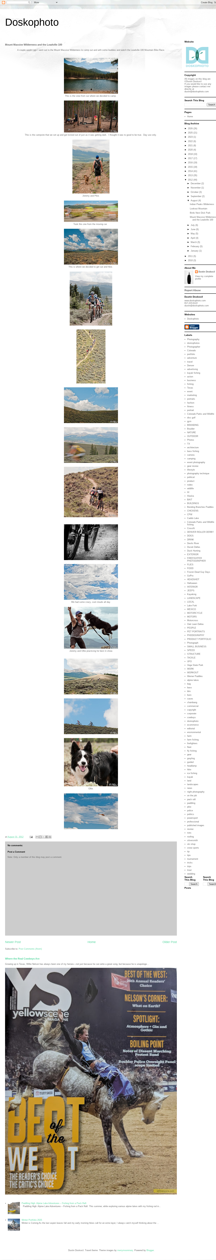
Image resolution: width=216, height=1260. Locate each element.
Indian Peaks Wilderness (202, 204)
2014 (190, 171)
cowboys (191, 717)
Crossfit (191, 528)
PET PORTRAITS (196, 631)
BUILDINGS (193, 503)
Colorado (191, 350)
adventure (192, 358)
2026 (190, 128)
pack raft (191, 799)
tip (188, 851)
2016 (190, 162)
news (189, 788)
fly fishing (192, 751)
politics (190, 814)
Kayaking (191, 594)
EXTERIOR (192, 554)
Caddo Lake (193, 518)
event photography (196, 462)
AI (188, 492)
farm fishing (193, 739)
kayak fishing (193, 373)
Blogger (150, 1250)
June (193, 229)
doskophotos (193, 343)
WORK (190, 669)
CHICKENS (192, 510)
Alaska (190, 496)
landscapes (192, 784)
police (190, 810)
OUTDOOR (192, 436)
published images (195, 825)
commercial (192, 706)
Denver (190, 365)
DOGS (190, 535)
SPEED (191, 650)
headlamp (192, 766)
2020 (190, 149)
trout (189, 870)
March (194, 242)
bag (189, 684)
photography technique (198, 473)
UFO (189, 661)
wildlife (190, 488)
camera (190, 455)
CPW (189, 514)
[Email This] (37, 837)
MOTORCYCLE (194, 613)
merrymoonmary (125, 1250)
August (194, 200)
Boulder (191, 428)
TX (188, 443)
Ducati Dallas (193, 547)
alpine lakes (193, 680)
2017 (190, 158)
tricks (190, 862)
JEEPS (190, 590)
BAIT (189, 499)
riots (189, 833)
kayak (190, 777)
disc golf (191, 417)
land (189, 780)
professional (193, 821)
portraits (191, 399)
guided (190, 762)
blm (189, 691)
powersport (192, 818)
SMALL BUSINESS (196, 646)
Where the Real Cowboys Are (22, 958)
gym (189, 421)
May (193, 233)
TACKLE (191, 657)
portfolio (191, 354)
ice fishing (192, 773)
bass (189, 687)
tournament (192, 859)
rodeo (190, 484)
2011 (190, 256)
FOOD (190, 568)
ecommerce (193, 725)
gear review (192, 466)
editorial (191, 728)
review (190, 829)
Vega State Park (195, 665)
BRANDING (193, 425)
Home (92, 942)
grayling (191, 758)
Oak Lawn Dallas (195, 624)
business (191, 380)
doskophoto (192, 721)
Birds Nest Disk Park (200, 213)
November (196, 187)
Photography (193, 339)
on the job (192, 795)
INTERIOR (192, 587)
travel (190, 362)
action (190, 376)
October (195, 192)
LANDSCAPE (193, 598)
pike (189, 807)
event (190, 391)
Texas (190, 387)
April (193, 238)
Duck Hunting (193, 550)
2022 (190, 141)
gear (189, 754)
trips (189, 866)
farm (189, 736)
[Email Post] (31, 837)
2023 (190, 137)
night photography (196, 792)
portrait (190, 410)
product (190, 481)
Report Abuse (192, 290)
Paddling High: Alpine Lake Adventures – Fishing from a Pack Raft (54, 1203)
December (196, 183)
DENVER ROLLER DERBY (200, 532)
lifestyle (191, 469)
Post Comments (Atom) (30, 949)
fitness (190, 406)
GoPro (190, 575)
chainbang (192, 702)
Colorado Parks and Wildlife (200, 414)
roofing (190, 836)
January (195, 251)
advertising (192, 369)
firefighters (192, 743)
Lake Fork (192, 605)
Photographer (193, 346)
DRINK (190, 539)
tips (189, 855)
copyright (191, 710)
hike (189, 769)
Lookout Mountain (198, 208)
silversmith (192, 840)
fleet (189, 747)
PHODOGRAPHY (195, 635)
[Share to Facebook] (46, 837)
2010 (190, 260)
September (196, 196)
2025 (190, 132)
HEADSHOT (193, 579)
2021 (190, 145)
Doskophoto (32, 22)
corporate (191, 713)
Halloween (192, 583)
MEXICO (191, 609)
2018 (190, 154)
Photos (190, 440)
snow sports (193, 848)
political (191, 477)
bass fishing (193, 451)
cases (190, 698)
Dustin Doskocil (206, 271)
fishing (190, 384)
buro (189, 695)
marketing (192, 395)
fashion (190, 402)
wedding (191, 874)
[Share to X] (43, 837)
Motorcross (192, 620)
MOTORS (192, 616)
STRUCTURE (193, 654)
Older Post (170, 942)
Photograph (192, 643)
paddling (191, 803)
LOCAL (190, 602)
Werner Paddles (195, 676)
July (193, 225)
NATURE (191, 432)
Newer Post (13, 942)
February (195, 246)
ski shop (191, 844)
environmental (194, 732)
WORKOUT (192, 672)
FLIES (190, 564)
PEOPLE (191, 628)
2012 (190, 179)
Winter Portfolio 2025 (32, 1220)
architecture (193, 447)
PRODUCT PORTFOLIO (199, 639)
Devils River (193, 543)
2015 (190, 167)
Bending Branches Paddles (200, 507)
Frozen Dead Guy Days (198, 572)
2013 (190, 175)
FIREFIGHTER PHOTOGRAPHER (196, 559)
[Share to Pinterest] (50, 837)
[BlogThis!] (40, 837)
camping (191, 458)
